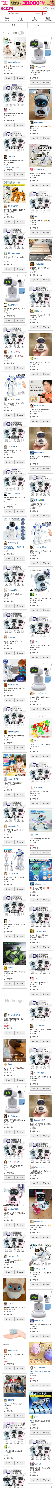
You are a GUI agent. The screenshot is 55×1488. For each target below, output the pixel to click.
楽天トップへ (48, 8)
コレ (9, 78)
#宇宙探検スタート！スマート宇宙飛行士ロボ (14, 548)
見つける (21, 19)
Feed (7, 19)
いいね (21, 78)
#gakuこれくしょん (36, 744)
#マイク (32, 1373)
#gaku (6, 1451)
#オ (11, 1070)
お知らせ (34, 19)
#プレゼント (46, 1371)
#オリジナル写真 (35, 1371)
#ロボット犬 (8, 1404)
